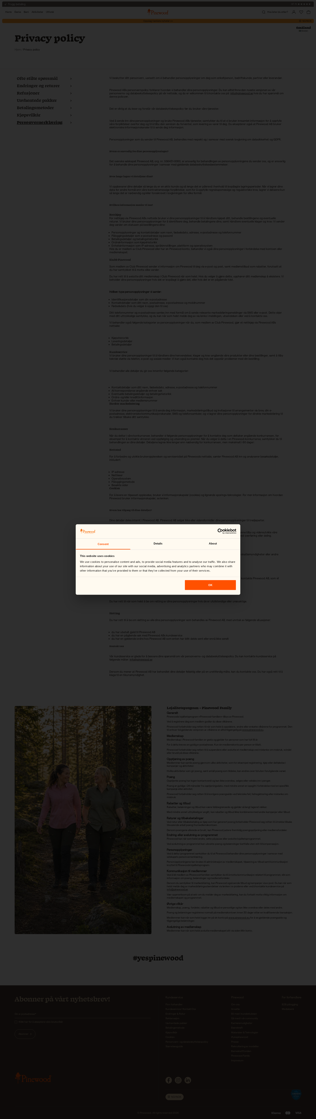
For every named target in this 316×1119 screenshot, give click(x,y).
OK (210, 585)
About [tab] (213, 543)
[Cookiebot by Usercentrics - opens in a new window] (220, 531)
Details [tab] (158, 543)
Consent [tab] (103, 543)
